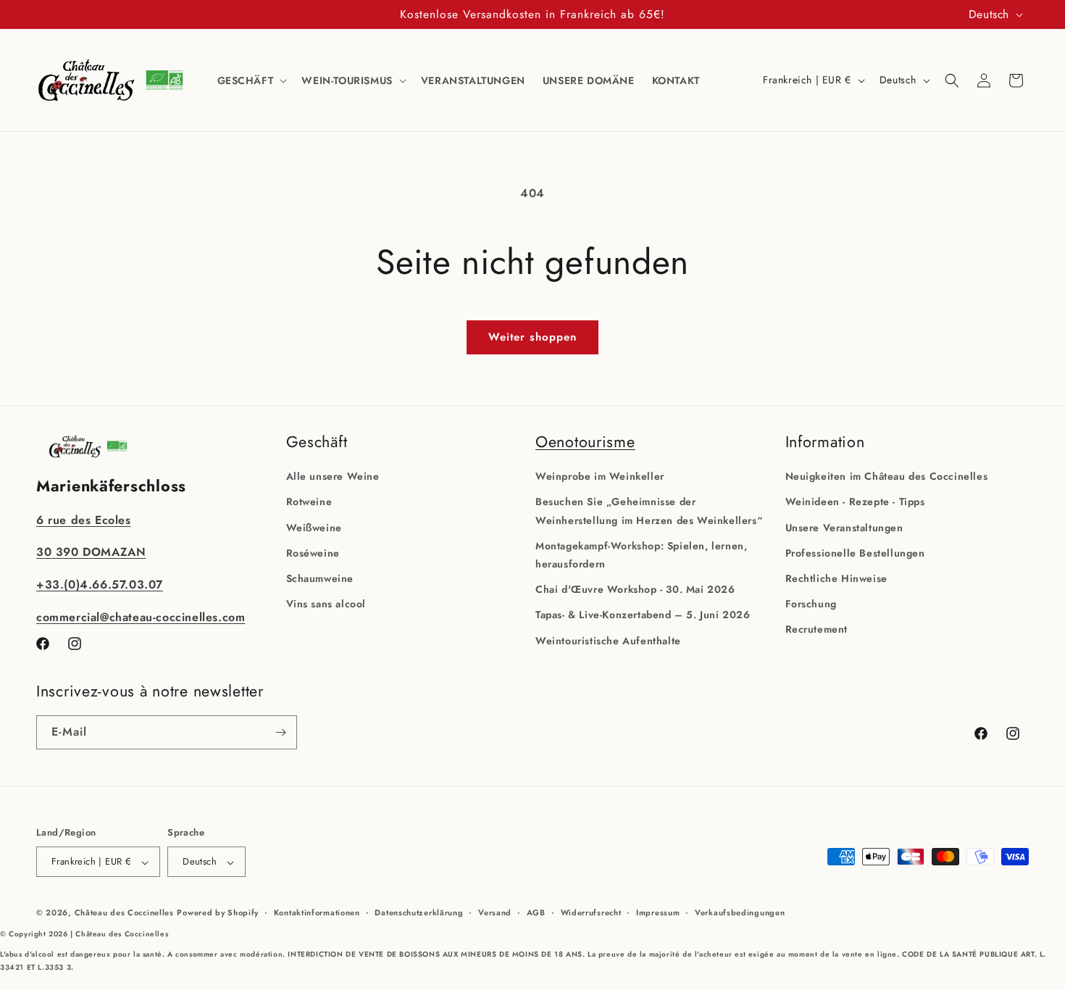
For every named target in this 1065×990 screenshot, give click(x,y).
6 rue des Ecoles (83, 519)
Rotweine (309, 501)
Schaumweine (320, 577)
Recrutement (816, 629)
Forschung (811, 603)
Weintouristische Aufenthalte (608, 640)
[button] (251, 80)
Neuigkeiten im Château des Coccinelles (886, 476)
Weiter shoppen (532, 337)
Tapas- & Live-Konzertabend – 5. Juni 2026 (643, 614)
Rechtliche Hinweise (836, 577)
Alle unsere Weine (333, 476)
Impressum (658, 912)
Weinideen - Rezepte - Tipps (855, 501)
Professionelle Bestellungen (855, 552)
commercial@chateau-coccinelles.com (140, 616)
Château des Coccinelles (124, 913)
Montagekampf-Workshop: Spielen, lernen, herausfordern (641, 554)
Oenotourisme (585, 441)
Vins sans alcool (326, 603)
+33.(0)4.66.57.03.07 (99, 584)
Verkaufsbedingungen (740, 912)
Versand (494, 912)
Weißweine (314, 527)
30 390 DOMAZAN (91, 552)
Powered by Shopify (218, 913)
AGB (536, 912)
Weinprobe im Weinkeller (599, 476)
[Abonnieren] (280, 732)
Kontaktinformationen (317, 912)
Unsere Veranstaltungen (844, 527)
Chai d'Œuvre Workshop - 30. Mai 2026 (635, 589)
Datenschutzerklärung (419, 912)
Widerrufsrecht (591, 912)
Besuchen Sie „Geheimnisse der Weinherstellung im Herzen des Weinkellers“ (648, 510)
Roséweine (313, 552)
